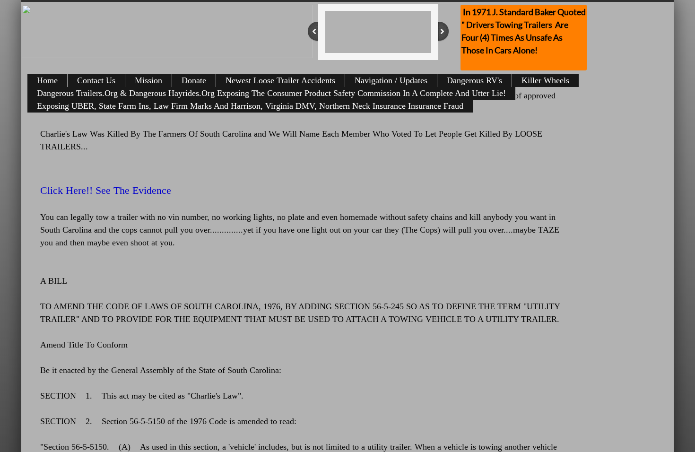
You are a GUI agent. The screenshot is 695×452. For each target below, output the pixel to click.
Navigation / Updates (391, 80)
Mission (148, 80)
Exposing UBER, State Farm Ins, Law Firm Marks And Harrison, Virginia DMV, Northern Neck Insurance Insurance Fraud (250, 106)
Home (47, 80)
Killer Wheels (545, 80)
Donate (194, 80)
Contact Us (96, 80)
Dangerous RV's (474, 80)
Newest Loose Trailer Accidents (280, 80)
